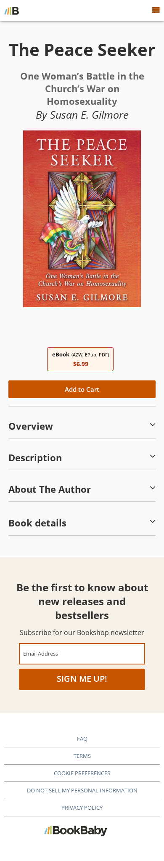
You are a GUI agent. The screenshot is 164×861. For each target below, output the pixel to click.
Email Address (40, 653)
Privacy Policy (82, 807)
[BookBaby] (11, 10)
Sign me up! (82, 678)
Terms (82, 756)
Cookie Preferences (82, 773)
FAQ (82, 738)
